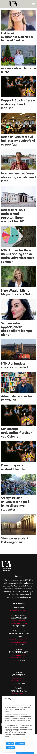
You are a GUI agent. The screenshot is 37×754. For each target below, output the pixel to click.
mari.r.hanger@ (18, 654)
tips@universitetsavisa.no (18, 610)
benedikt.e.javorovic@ (19, 639)
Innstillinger (11, 747)
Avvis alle (10, 743)
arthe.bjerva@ (19, 693)
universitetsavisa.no (19, 623)
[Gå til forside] (19, 3)
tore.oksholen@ (18, 620)
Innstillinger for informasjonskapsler (25, 752)
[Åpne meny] (34, 4)
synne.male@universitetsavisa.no (19, 679)
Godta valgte (20, 743)
